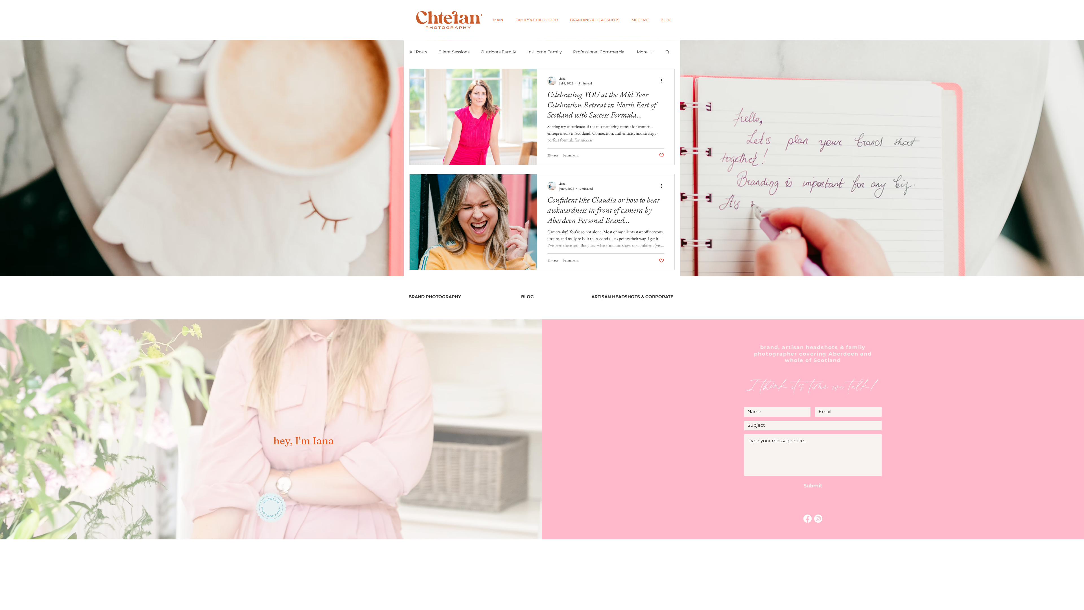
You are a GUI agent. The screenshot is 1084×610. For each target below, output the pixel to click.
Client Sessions (453, 52)
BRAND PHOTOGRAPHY (434, 296)
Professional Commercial (599, 52)
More (642, 52)
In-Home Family (544, 52)
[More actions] (663, 80)
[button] (536, 20)
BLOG (527, 296)
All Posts (418, 52)
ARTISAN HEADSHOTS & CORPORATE (632, 296)
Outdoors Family (498, 52)
